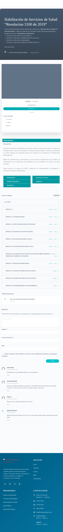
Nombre (4, 329)
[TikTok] (19, 484)
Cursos (35, 471)
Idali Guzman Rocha (12, 410)
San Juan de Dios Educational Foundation (22, 299)
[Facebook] (5, 484)
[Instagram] (10, 484)
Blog (34, 475)
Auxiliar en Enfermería (9, 495)
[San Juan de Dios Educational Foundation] (6, 300)
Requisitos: (10, 185)
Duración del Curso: (42, 177)
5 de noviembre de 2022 (12, 369)
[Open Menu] (3, 3)
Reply (8, 375)
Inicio (35, 464)
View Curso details (9, 47)
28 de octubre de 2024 (12, 398)
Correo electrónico (8, 337)
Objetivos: (39, 181)
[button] (17, 178)
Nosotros (36, 468)
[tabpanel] (31, 164)
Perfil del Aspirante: (13, 181)
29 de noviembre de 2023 (12, 383)
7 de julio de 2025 (11, 412)
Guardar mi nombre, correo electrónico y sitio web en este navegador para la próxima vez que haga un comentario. (29, 355)
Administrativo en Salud (10, 502)
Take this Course (31, 108)
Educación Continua (9, 509)
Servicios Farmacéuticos (10, 498)
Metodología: (11, 177)
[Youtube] (15, 484)
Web (3, 345)
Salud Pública (7, 505)
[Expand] (4, 209)
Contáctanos (37, 478)
